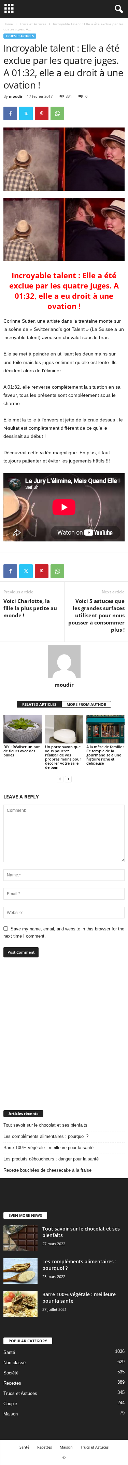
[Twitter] (26, 113)
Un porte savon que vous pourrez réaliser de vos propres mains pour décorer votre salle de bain (63, 757)
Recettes (12, 1383)
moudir (16, 96)
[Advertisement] (64, 1034)
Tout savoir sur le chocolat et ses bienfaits (45, 1125)
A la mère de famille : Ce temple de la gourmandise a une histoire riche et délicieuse (105, 755)
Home (8, 24)
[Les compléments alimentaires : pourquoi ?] (20, 1271)
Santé (9, 1352)
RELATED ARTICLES (39, 704)
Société (10, 1372)
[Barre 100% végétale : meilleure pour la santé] (20, 1304)
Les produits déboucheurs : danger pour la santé (51, 1158)
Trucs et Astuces (32, 24)
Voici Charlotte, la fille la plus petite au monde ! (30, 608)
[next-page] (68, 778)
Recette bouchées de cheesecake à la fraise (47, 1170)
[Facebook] (10, 113)
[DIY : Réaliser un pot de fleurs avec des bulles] (22, 729)
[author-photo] (64, 661)
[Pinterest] (41, 113)
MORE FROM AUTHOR (86, 704)
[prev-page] (60, 778)
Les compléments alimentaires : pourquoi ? (45, 1136)
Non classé (14, 1362)
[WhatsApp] (57, 113)
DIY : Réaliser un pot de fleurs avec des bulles (21, 750)
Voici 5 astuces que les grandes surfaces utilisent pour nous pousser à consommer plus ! (96, 615)
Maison (10, 1413)
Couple (10, 1403)
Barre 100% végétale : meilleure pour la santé (48, 1147)
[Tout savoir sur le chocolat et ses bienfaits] (20, 1238)
